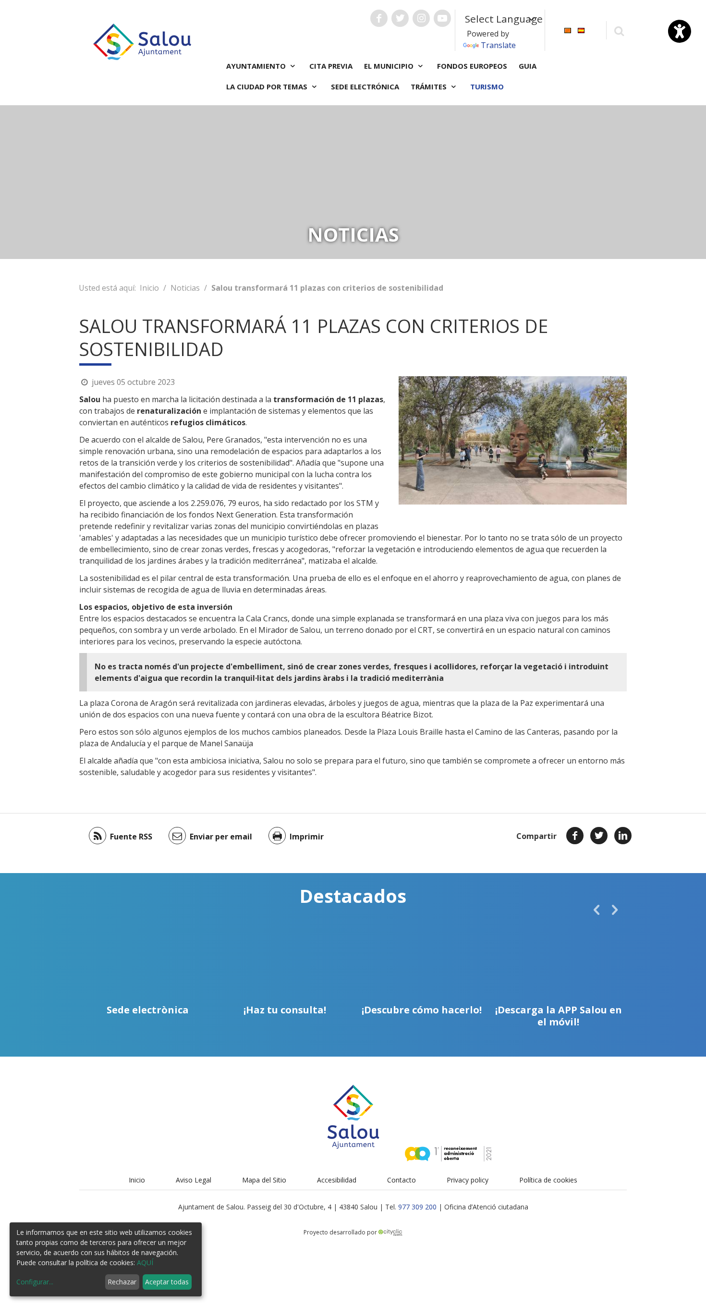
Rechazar (122, 1281)
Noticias (185, 288)
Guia (527, 66)
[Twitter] (599, 835)
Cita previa (331, 66)
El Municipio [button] (389, 66)
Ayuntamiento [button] (257, 66)
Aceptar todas (167, 1281)
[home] (142, 41)
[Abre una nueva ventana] (379, 18)
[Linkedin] (623, 835)
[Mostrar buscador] (618, 30)
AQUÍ (145, 1262)
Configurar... (34, 1281)
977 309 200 (417, 1206)
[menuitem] (567, 30)
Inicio (149, 288)
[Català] (567, 29)
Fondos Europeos (472, 66)
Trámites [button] (430, 86)
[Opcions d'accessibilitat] (680, 31)
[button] (596, 909)
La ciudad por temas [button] (267, 86)
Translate (498, 45)
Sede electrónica (365, 86)
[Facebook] (575, 835)
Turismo (487, 86)
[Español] (581, 29)
